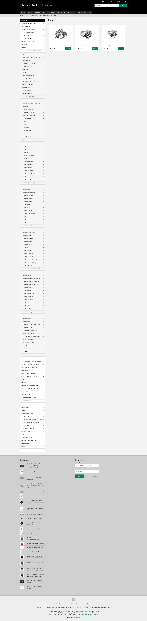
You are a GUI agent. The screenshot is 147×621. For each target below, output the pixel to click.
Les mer (79, 614)
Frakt (55, 604)
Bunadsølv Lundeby (27, 210)
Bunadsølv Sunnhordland (28, 293)
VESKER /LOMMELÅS (28, 75)
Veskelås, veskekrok (27, 109)
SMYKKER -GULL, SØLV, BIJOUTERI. (31, 419)
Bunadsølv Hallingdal (27, 195)
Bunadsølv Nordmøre (27, 238)
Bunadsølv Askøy (26, 118)
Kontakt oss (87, 12)
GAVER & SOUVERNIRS (28, 373)
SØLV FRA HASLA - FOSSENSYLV (31, 336)
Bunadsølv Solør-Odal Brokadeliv (30, 281)
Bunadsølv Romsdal (27, 266)
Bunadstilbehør (26, 106)
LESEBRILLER (25, 407)
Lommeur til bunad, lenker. (28, 115)
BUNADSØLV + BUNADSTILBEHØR (31, 51)
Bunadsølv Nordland (27, 235)
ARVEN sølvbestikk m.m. (28, 32)
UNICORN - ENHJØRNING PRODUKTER (28, 442)
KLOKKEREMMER (26, 401)
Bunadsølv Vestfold (27, 318)
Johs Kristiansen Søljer (28, 333)
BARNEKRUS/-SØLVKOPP (28, 41)
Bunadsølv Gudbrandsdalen (29, 192)
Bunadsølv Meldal (26, 216)
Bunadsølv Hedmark (27, 201)
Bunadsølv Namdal (27, 223)
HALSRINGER (26, 72)
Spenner (25, 133)
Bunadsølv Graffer (26, 189)
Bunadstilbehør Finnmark (28, 180)
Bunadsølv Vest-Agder (28, 312)
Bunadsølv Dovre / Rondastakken (30, 173)
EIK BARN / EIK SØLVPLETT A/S (30, 364)
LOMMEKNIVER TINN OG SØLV (30, 388)
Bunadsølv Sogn (26, 275)
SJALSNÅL (25, 355)
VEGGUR (24, 447)
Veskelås (25, 140)
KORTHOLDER (25, 394)
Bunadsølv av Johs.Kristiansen (30, 330)
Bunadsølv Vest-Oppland (28, 315)
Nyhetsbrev (90, 604)
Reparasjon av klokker (27, 413)
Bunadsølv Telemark (27, 299)
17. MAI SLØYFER (26, 26)
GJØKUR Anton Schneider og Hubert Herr (31, 378)
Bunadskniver (26, 152)
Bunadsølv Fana (26, 176)
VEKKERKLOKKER (26, 450)
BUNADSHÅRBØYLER (28, 97)
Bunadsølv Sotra (26, 287)
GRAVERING (25, 69)
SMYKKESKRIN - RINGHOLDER (30, 422)
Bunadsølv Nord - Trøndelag (29, 226)
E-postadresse (79, 462)
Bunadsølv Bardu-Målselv (28, 164)
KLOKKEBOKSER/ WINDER (28, 398)
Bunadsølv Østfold (27, 327)
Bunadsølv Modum (27, 219)
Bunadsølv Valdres (27, 309)
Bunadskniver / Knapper (28, 112)
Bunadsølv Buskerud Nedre (29, 170)
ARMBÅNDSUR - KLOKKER (28, 29)
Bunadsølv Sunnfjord (27, 290)
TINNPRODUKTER (26, 437)
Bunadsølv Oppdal (27, 244)
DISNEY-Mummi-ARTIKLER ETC (30, 358)
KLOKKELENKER (26, 404)
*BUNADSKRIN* (26, 100)
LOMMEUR (24, 391)
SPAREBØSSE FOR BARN (28, 428)
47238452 (87, 607)
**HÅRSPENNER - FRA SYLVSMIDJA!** (28, 89)
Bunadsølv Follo (26, 186)
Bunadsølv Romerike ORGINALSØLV (31, 269)
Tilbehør (25, 158)
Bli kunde (30, 12)
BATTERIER (24, 44)
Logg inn (80, 12)
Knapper (25, 149)
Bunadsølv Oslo (26, 247)
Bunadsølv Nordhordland (28, 232)
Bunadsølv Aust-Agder (28, 161)
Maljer (24, 124)
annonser (37, 12)
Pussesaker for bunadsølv (28, 348)
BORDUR (24, 48)
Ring (24, 146)
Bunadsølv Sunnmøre (27, 296)
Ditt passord (78, 469)
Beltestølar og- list (27, 136)
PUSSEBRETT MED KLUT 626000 (31, 103)
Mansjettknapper (27, 130)
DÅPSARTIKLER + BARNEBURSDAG (31, 361)
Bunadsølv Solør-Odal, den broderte (31, 284)
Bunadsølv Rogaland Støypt (29, 262)
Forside (23, 12)
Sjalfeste (25, 143)
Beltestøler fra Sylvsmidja (28, 63)
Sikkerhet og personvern (78, 604)
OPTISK (23, 410)
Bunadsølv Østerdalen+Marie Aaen (31, 324)
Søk (123, 5)
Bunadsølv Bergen (27, 167)
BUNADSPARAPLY (27, 78)
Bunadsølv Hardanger (27, 198)
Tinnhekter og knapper (27, 345)
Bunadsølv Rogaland (27, 256)
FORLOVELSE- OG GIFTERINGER (30, 367)
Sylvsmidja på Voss (27, 54)
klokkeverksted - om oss (48, 12)
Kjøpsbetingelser (64, 604)
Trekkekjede (26, 127)
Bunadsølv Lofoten (27, 207)
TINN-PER (24, 434)
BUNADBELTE (26, 60)
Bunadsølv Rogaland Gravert (29, 259)
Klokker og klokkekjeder (29, 155)
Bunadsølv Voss (26, 321)
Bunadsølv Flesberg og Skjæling (30, 183)
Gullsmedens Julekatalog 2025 (29, 385)
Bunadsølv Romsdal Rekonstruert (30, 272)
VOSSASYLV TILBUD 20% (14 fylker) (31, 57)
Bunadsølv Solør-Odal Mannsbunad (31, 278)
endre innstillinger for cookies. (90, 614)
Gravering (24, 382)
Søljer (24, 121)
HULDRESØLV (26, 352)
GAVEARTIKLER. (26, 370)
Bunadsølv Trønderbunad (28, 305)
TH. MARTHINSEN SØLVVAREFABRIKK (26, 37)
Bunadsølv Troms (26, 302)
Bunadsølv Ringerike (27, 253)
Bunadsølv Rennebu (27, 250)
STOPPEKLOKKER (26, 431)
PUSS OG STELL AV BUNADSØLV (66, 12)
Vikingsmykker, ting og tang (28, 23)
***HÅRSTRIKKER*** (27, 84)
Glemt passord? (95, 476)
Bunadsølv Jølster (26, 204)
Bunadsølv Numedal (27, 241)
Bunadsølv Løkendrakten (28, 213)
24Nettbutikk (77, 617)
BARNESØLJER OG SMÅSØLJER (31, 81)
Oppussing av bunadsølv (28, 342)
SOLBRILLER (25, 416)
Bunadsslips (25, 66)
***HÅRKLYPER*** (27, 94)
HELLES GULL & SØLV (28, 339)
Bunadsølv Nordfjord (27, 229)
